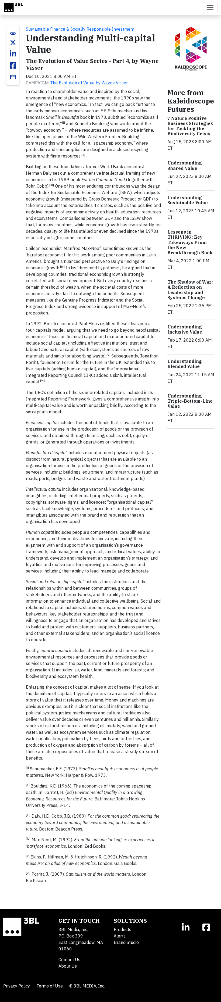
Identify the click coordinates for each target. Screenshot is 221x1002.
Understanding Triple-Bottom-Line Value (190, 401)
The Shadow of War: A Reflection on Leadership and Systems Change (190, 289)
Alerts (120, 936)
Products (122, 929)
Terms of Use (49, 986)
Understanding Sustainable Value (187, 200)
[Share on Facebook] (13, 65)
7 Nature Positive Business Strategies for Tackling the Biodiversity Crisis (190, 126)
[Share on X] (13, 42)
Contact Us (69, 959)
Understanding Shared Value (184, 165)
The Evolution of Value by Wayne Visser (89, 82)
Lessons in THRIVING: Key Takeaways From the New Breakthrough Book (190, 242)
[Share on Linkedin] (13, 53)
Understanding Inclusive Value (184, 329)
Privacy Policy (16, 986)
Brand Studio (126, 942)
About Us (67, 966)
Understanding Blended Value (184, 364)
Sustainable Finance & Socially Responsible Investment (80, 29)
